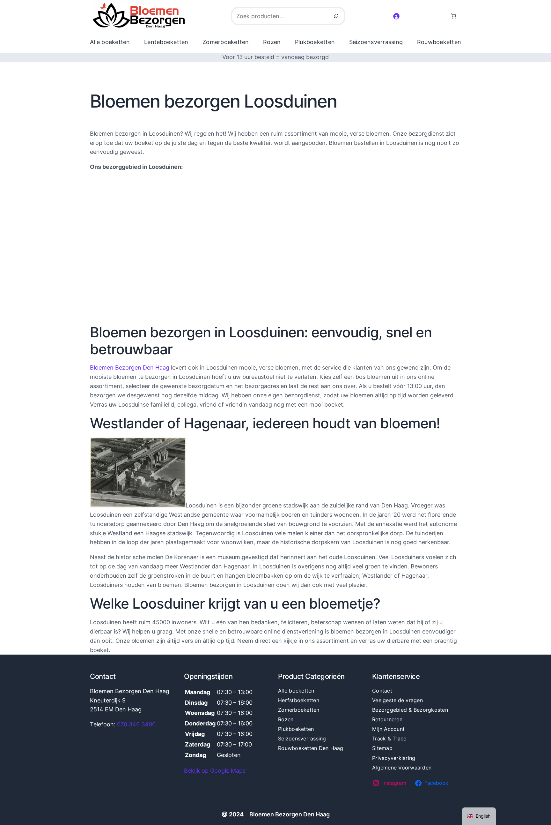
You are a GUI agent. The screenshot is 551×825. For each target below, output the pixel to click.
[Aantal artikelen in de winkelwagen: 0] (453, 16)
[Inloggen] (396, 16)
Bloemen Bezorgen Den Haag (129, 367)
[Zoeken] (336, 16)
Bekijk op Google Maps (215, 770)
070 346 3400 (136, 724)
